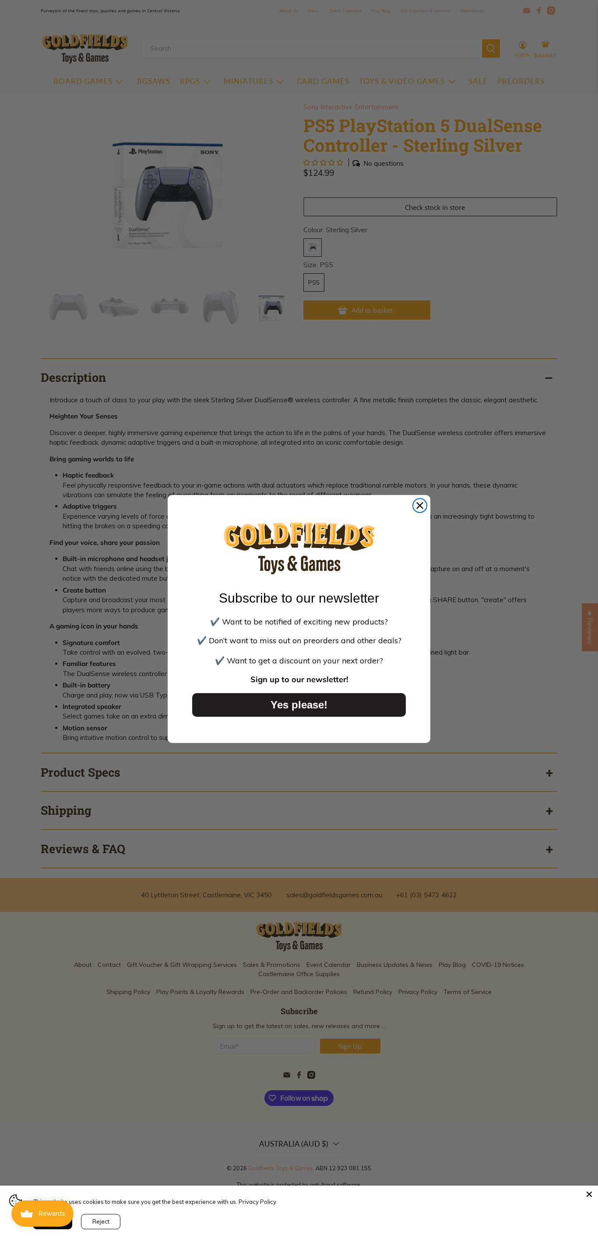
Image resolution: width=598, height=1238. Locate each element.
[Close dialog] (420, 506)
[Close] (589, 1194)
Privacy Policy (257, 1201)
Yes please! (299, 705)
